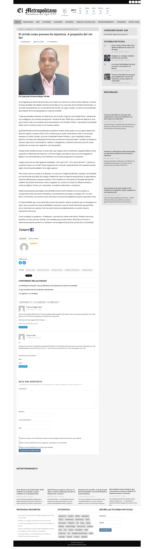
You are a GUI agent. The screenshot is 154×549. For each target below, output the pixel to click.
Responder (23, 327)
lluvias (88, 523)
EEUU (87, 519)
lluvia (82, 523)
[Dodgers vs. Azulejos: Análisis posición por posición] (107, 60)
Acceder (73, 542)
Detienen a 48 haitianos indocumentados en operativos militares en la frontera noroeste (119, 153)
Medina (61, 526)
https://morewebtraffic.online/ (28, 324)
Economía (58, 22)
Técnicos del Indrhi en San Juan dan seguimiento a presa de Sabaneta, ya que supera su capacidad (123, 78)
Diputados (85, 516)
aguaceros (62, 516)
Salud (91, 533)
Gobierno (71, 523)
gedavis (33, 243)
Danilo (77, 516)
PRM (86, 530)
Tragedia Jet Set (87, 270)
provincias (62, 533)
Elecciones (62, 523)
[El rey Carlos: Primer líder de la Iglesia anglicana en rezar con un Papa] (107, 50)
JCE (77, 523)
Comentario (23, 389)
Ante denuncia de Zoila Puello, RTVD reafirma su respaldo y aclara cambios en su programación (119, 190)
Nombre (22, 412)
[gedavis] (24, 251)
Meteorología (70, 526)
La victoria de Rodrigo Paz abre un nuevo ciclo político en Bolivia (123, 66)
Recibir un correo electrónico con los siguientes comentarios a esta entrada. (43, 443)
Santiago (62, 537)
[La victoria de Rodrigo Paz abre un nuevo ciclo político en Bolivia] (107, 69)
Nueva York (134, 22)
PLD (65, 530)
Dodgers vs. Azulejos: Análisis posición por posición (123, 57)
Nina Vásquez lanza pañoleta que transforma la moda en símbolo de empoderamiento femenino (122, 491)
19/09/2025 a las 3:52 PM (33, 338)
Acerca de (23, 238)
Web (20, 428)
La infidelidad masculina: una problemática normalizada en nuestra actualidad (48, 286)
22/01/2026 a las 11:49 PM (34, 309)
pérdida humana (57, 270)
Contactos (79, 542)
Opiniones (121, 22)
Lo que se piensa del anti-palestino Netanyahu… (36, 290)
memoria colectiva (43, 270)
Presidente (78, 530)
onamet (90, 526)
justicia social (30, 270)
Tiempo (76, 537)
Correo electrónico (25, 420)
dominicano (79, 519)
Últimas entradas (33, 238)
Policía (71, 530)
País (38, 22)
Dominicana (69, 519)
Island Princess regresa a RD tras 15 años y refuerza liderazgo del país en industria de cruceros (61, 492)
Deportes (69, 22)
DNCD (61, 519)
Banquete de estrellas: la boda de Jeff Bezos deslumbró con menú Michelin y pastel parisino (92, 492)
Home (21, 29)
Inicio (17, 22)
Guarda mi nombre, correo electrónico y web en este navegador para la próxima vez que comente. (50, 438)
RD (69, 533)
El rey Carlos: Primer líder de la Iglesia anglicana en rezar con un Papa (123, 47)
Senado (69, 537)
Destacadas (28, 22)
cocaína (70, 516)
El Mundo (46, 22)
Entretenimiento (106, 22)
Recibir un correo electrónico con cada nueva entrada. (36, 447)
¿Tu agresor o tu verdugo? (28, 294)
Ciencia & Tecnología (85, 22)
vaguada (84, 537)
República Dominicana (72, 270)
